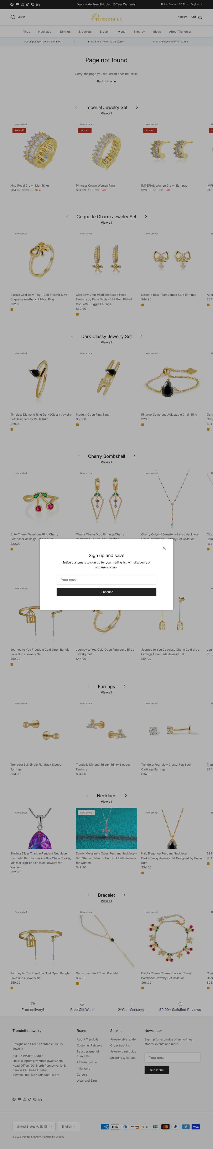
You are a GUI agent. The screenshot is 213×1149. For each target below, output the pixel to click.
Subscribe (106, 592)
